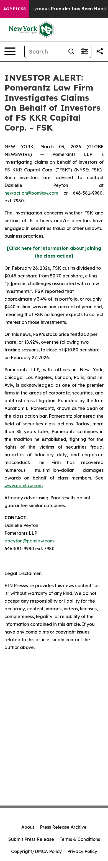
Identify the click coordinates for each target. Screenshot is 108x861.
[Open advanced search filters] (84, 51)
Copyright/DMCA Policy (36, 851)
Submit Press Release (31, 839)
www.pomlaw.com (23, 485)
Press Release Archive (63, 827)
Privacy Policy (82, 851)
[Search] (71, 51)
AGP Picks (14, 8)
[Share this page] (100, 51)
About (27, 827)
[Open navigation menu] (10, 51)
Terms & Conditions (80, 839)
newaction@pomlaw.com (31, 193)
